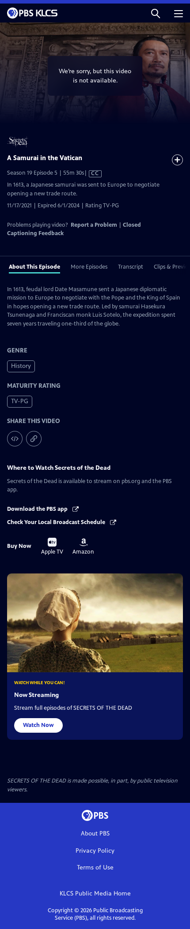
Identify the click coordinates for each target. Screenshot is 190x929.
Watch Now (38, 725)
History (21, 366)
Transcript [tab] (130, 266)
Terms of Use (95, 867)
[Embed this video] (15, 438)
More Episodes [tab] (89, 266)
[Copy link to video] (34, 438)
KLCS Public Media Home (95, 893)
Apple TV (52, 546)
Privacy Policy (95, 850)
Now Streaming (36, 695)
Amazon (83, 546)
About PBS (95, 833)
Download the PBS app (38, 509)
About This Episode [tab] (34, 266)
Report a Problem (94, 225)
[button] (155, 13)
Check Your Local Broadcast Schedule (56, 522)
